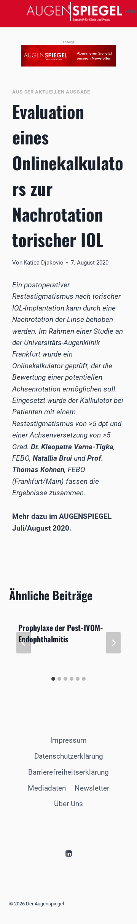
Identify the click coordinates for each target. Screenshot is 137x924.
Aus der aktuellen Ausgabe (51, 92)
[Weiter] (113, 642)
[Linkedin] (68, 853)
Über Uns (68, 803)
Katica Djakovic (43, 262)
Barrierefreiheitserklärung (68, 772)
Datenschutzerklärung (68, 756)
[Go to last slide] (23, 642)
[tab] (53, 679)
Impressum (68, 740)
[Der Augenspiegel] (74, 11)
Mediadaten (47, 788)
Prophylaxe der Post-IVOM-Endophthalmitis (60, 633)
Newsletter (92, 788)
